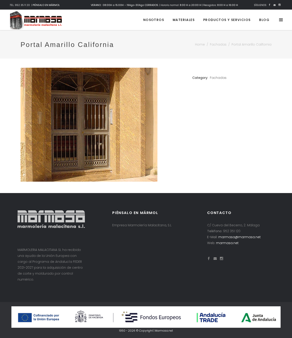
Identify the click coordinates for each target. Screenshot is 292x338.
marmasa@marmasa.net (239, 237)
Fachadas (218, 44)
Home (200, 44)
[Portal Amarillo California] (103, 125)
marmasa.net (227, 243)
